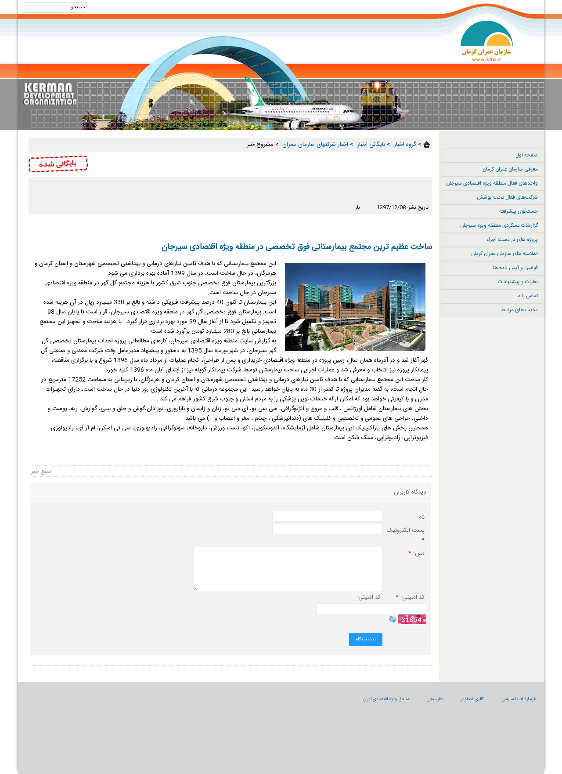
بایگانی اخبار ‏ (370, 144)
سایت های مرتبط (519, 309)
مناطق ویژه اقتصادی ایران (386, 699)
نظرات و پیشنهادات (518, 281)
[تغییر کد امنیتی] (392, 619)
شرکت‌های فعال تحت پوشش (507, 197)
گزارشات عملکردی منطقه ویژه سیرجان (499, 225)
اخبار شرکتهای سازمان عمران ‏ (314, 144)
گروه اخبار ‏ (404, 144)
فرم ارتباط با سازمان (518, 699)
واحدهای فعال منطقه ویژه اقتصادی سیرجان (492, 183)
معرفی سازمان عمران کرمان (510, 169)
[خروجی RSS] (230, 198)
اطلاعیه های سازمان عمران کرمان (504, 253)
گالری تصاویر (472, 699)
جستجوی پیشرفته (518, 211)
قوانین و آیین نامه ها (515, 267)
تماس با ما (527, 295)
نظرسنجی (435, 699)
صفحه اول (526, 155)
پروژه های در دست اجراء (512, 239)
